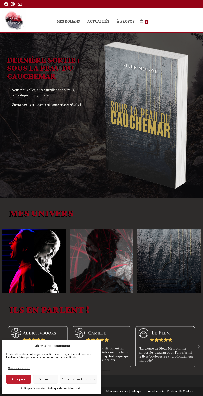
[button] (199, 347)
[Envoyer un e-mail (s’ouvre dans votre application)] (20, 4)
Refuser (45, 379)
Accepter (18, 379)
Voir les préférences (78, 379)
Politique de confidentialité (64, 388)
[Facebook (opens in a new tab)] (7, 4)
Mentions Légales (117, 391)
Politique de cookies (33, 388)
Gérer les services (19, 368)
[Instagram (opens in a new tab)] (13, 4)
